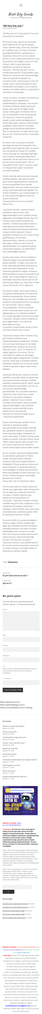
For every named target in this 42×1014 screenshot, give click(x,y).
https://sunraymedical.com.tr (12, 707)
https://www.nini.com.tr (10, 702)
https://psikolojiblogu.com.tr (12, 705)
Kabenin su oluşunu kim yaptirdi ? (14, 726)
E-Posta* (5, 645)
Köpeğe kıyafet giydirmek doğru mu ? (15, 777)
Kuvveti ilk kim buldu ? (10, 754)
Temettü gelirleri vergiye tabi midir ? (14, 737)
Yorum (5, 609)
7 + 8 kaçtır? (7, 678)
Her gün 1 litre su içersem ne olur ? (14, 743)
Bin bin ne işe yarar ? (9, 771)
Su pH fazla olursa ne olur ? (15, 575)
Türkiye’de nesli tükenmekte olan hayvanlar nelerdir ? (20, 760)
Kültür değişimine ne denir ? (12, 765)
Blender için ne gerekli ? (10, 749)
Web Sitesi (6, 656)
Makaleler (13, 562)
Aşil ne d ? (7, 583)
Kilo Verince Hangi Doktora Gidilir (14, 911)
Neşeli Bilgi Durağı (21, 14)
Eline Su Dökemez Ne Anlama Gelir (14, 918)
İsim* (4, 635)
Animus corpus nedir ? (10, 732)
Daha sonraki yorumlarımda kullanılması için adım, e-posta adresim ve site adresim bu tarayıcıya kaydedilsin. (20, 671)
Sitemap (28, 707)
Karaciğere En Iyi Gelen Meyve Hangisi (15, 904)
